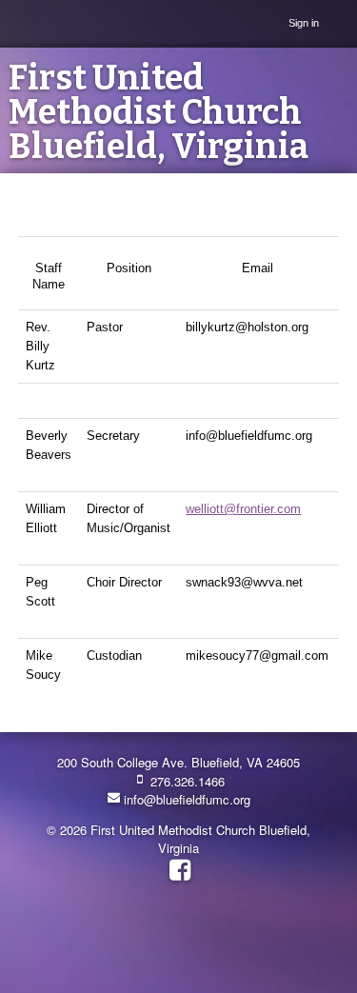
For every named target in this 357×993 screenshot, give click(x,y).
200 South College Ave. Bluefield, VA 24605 (178, 762)
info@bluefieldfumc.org (185, 799)
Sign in (303, 23)
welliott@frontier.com (243, 509)
